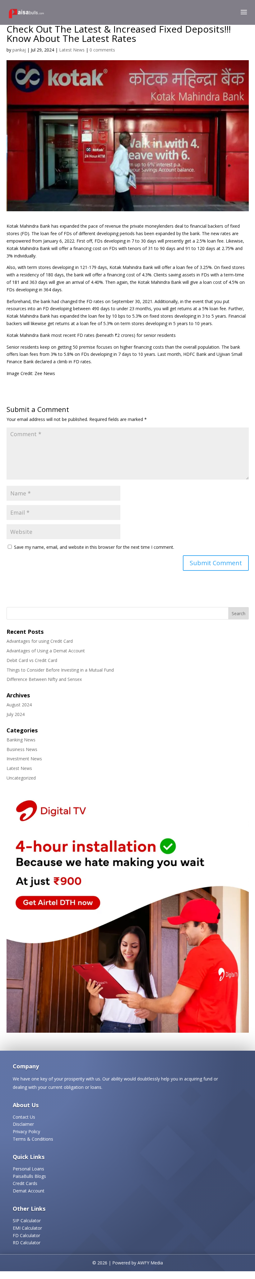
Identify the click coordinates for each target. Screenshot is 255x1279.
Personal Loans (28, 1169)
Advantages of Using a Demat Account (46, 651)
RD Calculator (26, 1242)
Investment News (24, 759)
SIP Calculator (27, 1220)
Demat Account (28, 1191)
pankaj (19, 50)
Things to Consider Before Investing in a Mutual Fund (60, 670)
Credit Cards (25, 1183)
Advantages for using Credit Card (40, 641)
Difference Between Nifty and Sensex (44, 679)
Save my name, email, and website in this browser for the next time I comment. (94, 547)
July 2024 (16, 714)
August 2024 (19, 705)
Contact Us (24, 1117)
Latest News (72, 50)
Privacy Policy (26, 1131)
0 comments (102, 50)
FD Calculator (26, 1235)
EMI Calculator (27, 1228)
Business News (22, 749)
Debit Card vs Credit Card (32, 660)
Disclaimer (23, 1124)
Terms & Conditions (33, 1139)
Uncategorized (21, 778)
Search (238, 613)
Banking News (21, 740)
